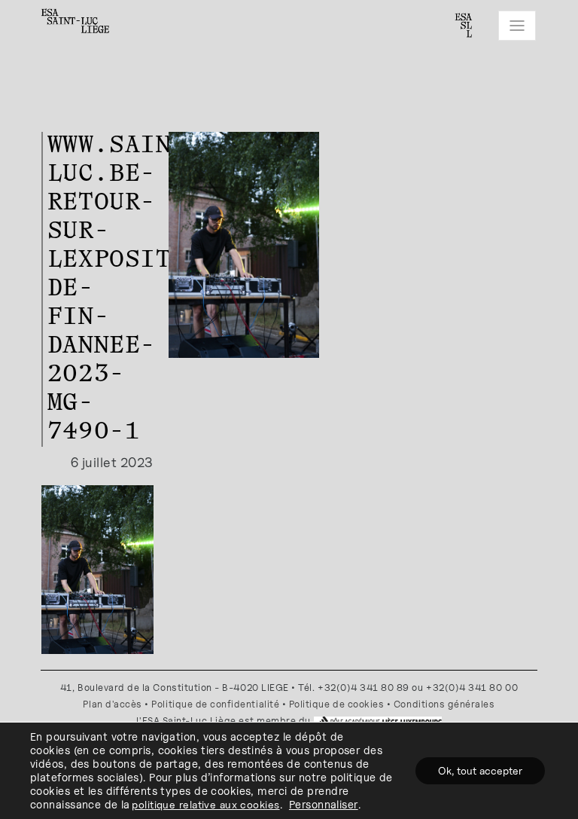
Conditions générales (444, 704)
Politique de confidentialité (215, 704)
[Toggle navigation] (517, 26)
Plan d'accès (112, 704)
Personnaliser (323, 804)
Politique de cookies (337, 704)
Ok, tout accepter (480, 770)
